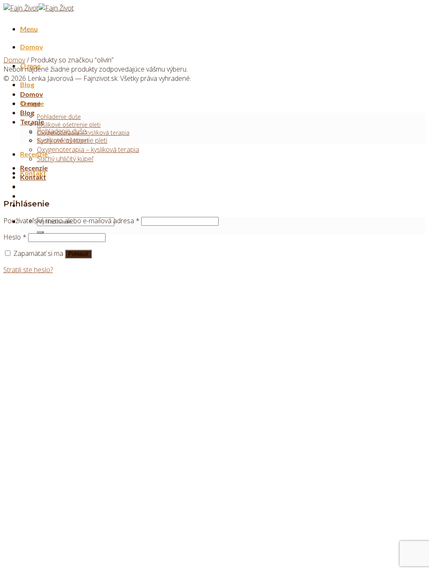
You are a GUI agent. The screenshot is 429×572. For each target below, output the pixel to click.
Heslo (14, 237)
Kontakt (33, 177)
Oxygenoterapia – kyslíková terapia (88, 149)
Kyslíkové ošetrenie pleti (69, 125)
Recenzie (34, 154)
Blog (27, 84)
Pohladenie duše (59, 117)
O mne (30, 103)
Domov (31, 47)
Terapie (32, 122)
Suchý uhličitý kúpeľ (65, 158)
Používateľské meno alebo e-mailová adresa (71, 220)
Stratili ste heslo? (28, 269)
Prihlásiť (78, 254)
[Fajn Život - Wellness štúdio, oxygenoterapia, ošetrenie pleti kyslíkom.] (38, 8)
